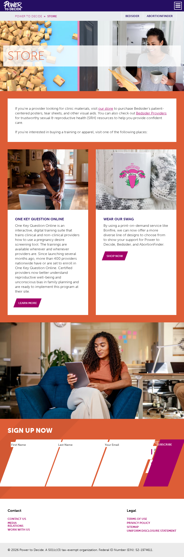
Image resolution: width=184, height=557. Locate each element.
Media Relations (15, 524)
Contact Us (17, 519)
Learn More (27, 303)
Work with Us (19, 529)
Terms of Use (137, 519)
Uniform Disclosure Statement (151, 530)
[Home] (13, 5)
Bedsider (132, 16)
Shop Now (115, 256)
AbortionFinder (160, 16)
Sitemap (133, 527)
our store (105, 108)
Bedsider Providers (151, 113)
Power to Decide (28, 16)
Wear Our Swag (118, 219)
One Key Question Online (39, 219)
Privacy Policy (138, 523)
